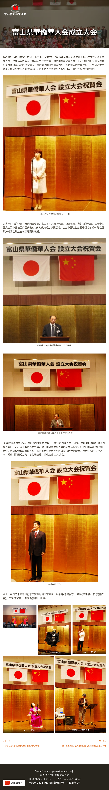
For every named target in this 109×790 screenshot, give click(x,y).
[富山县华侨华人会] (33, 9)
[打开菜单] (104, 10)
